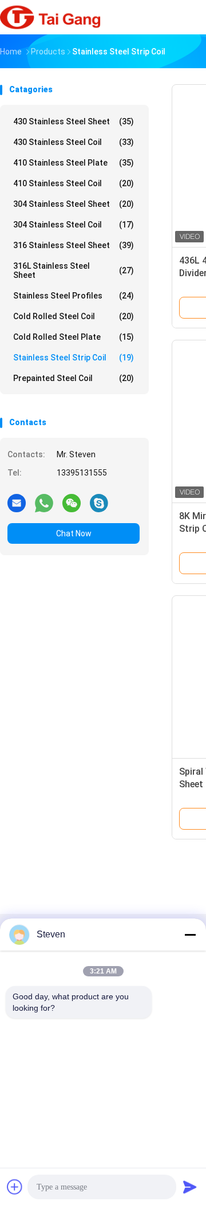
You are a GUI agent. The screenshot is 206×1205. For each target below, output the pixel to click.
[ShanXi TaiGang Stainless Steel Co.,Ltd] (50, 17)
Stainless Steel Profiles (73, 295)
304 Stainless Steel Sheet (73, 204)
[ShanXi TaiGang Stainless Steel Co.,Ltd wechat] (71, 502)
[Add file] (15, 1186)
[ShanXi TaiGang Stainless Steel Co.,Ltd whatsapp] (44, 502)
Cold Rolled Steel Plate (73, 337)
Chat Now (74, 533)
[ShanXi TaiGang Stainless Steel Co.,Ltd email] (16, 502)
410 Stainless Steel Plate (73, 162)
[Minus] (190, 934)
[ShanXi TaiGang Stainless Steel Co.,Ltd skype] (99, 502)
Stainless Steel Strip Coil (73, 357)
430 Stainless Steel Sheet (73, 121)
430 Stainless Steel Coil (73, 142)
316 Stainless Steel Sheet (73, 245)
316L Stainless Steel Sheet (73, 270)
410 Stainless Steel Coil (73, 183)
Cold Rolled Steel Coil (73, 316)
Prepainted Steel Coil (73, 378)
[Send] (190, 1186)
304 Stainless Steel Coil (73, 224)
